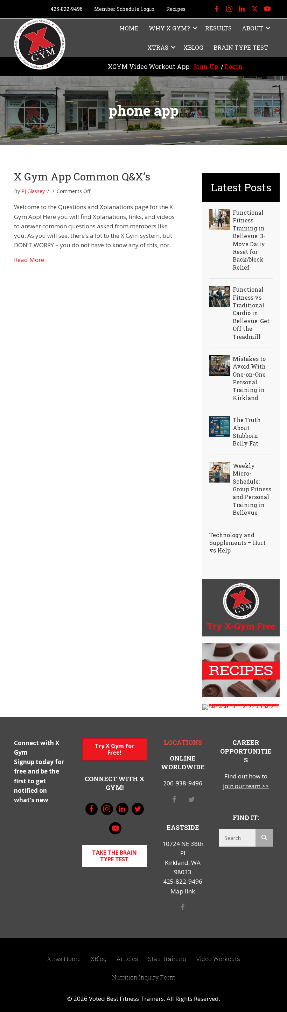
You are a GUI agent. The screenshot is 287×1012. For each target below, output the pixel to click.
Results (218, 28)
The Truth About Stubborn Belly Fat (247, 431)
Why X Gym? (169, 28)
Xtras (157, 47)
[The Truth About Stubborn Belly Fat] (219, 426)
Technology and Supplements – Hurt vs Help (237, 542)
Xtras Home (63, 958)
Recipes (176, 9)
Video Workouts (218, 958)
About (252, 28)
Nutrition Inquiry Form (143, 977)
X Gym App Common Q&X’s (82, 176)
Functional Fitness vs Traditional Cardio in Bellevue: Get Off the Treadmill (251, 313)
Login (234, 66)
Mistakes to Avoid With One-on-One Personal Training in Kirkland (249, 378)
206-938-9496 (182, 783)
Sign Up (205, 66)
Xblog (193, 47)
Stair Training (167, 958)
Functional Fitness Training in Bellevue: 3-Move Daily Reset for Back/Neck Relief (249, 240)
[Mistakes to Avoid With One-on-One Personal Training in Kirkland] (219, 365)
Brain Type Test (241, 47)
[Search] (264, 838)
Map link (182, 891)
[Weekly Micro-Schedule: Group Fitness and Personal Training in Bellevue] (219, 472)
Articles (127, 958)
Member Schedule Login (124, 9)
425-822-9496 (66, 9)
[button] (195, 28)
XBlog (98, 958)
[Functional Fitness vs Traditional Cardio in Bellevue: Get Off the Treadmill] (219, 296)
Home (129, 28)
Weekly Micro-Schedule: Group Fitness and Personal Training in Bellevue (252, 489)
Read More (29, 259)
